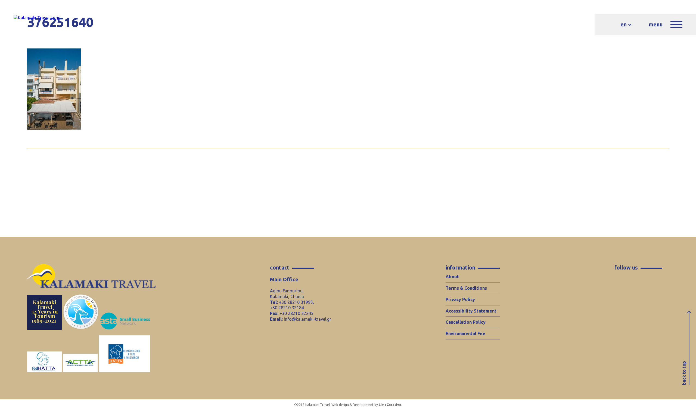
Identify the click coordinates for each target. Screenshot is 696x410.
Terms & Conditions (466, 288)
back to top (684, 373)
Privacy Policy (460, 299)
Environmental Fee (465, 333)
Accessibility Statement (471, 310)
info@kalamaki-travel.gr (307, 319)
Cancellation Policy (466, 322)
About (452, 276)
